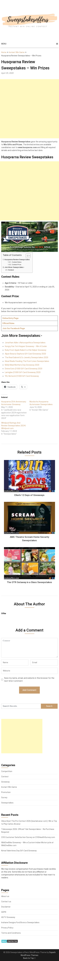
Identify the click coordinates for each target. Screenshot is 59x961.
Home (3, 52)
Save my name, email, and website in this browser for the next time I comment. (29, 679)
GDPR (3, 912)
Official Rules (8, 323)
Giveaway (5, 782)
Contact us (6, 901)
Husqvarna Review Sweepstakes (17, 259)
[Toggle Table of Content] (27, 255)
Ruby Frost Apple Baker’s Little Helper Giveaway (25, 350)
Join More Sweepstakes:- (14, 267)
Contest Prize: (16, 264)
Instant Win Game (17, 52)
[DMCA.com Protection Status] (9, 942)
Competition (6, 771)
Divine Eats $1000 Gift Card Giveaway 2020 (23, 368)
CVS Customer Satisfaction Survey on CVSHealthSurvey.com (28, 837)
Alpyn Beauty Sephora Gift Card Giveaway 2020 (25, 354)
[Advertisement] (29, 108)
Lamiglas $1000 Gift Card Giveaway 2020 (22, 372)
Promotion (6, 792)
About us (5, 896)
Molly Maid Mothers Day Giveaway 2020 (22, 365)
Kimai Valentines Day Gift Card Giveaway (19, 851)
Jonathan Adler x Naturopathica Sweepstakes (25, 342)
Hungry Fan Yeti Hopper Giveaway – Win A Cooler (26, 346)
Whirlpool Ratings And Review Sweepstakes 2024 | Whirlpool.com (13, 425)
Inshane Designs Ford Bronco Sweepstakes (20, 922)
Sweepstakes (7, 803)
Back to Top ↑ (29, 958)
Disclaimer (6, 907)
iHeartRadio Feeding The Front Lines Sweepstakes (27, 361)
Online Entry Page (10, 318)
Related (11, 270)
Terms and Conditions (11, 933)
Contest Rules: (17, 262)
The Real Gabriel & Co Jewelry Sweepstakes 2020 (26, 357)
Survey (4, 797)
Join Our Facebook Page (13, 328)
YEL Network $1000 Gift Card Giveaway (22, 376)
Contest (5, 776)
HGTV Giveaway (8, 917)
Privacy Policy (7, 928)
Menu (3, 44)
